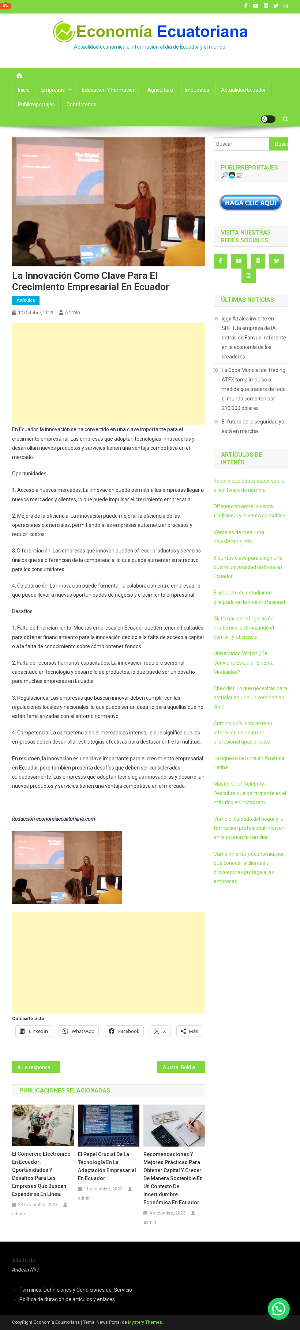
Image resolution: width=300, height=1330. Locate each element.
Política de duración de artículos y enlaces (67, 1299)
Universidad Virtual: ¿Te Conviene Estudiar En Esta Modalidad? (244, 662)
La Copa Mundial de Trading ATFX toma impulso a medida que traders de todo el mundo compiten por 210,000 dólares (254, 389)
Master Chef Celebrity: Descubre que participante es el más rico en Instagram (250, 793)
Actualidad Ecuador (243, 90)
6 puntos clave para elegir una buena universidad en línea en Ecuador (248, 567)
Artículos (25, 300)
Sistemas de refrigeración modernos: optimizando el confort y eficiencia (244, 628)
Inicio (24, 90)
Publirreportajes (36, 104)
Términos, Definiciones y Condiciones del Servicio (75, 1290)
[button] (279, 1309)
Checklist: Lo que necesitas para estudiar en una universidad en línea (250, 697)
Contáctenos (81, 104)
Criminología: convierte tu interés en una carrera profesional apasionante (243, 733)
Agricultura (160, 90)
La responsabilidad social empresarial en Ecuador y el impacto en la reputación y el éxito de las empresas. (41, 1067)
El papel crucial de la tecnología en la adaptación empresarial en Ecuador (107, 1166)
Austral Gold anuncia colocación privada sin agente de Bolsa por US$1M (184, 1067)
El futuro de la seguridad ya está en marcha (253, 426)
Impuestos (197, 90)
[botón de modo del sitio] (268, 119)
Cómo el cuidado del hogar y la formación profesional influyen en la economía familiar (249, 828)
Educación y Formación (109, 90)
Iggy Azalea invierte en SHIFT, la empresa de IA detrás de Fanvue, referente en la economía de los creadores (254, 338)
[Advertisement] (108, 374)
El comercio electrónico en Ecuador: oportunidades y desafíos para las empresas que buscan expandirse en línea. (41, 1174)
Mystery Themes (145, 1322)
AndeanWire (25, 1270)
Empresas (53, 90)
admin (72, 312)
